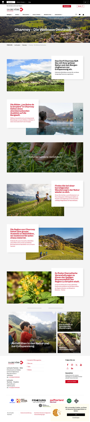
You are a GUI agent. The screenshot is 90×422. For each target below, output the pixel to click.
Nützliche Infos (47, 14)
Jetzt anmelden (71, 381)
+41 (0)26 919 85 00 (14, 377)
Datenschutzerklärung (26, 412)
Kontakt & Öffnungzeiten (34, 360)
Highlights (9, 14)
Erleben (17, 14)
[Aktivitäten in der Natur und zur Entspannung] (32, 332)
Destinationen (58, 14)
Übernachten (26, 14)
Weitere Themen (21, 2)
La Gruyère (17, 45)
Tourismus (10, 2)
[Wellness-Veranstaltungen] (69, 343)
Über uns (29, 363)
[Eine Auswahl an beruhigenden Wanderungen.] (69, 321)
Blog (29, 2)
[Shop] (83, 14)
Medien (29, 370)
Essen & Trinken (36, 14)
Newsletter (67, 6)
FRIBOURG (10, 45)
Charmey (24, 45)
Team (28, 366)
